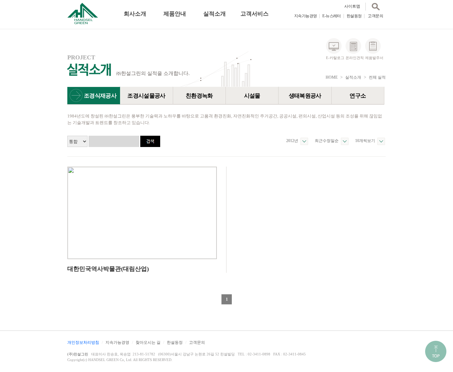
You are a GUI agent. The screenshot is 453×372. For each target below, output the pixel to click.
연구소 (358, 96)
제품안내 (174, 14)
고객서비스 (254, 14)
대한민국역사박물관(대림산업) (108, 268)
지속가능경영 (305, 16)
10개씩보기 (365, 140)
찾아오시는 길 (148, 342)
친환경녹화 (199, 96)
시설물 (252, 96)
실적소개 (214, 14)
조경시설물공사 (146, 96)
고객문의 (375, 16)
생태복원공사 (305, 96)
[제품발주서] (373, 46)
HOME (332, 77)
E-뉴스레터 (331, 16)
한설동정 (354, 16)
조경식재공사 (100, 96)
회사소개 (135, 14)
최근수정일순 (327, 140)
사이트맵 (352, 6)
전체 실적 (377, 77)
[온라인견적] (353, 46)
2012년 (292, 140)
